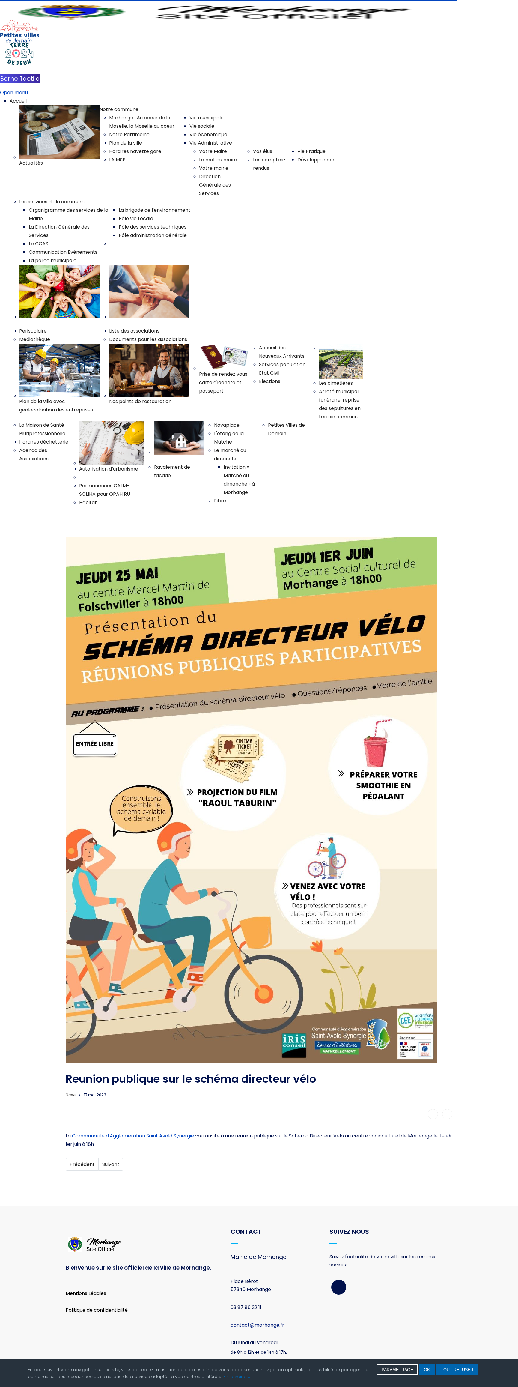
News (71, 1095)
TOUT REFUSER (457, 1369)
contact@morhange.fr (257, 1325)
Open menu (14, 92)
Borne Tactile (20, 78)
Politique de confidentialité (97, 1310)
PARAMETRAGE (397, 1369)
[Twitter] (447, 1114)
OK (427, 1369)
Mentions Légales (86, 1293)
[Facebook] (433, 1114)
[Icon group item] (338, 1287)
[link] (133, 1135)
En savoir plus (238, 1377)
